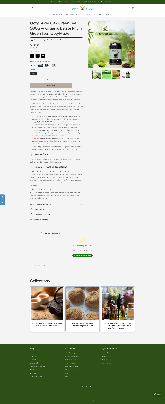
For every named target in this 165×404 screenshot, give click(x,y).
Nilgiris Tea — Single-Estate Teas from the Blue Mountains (47, 324)
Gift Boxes (33, 373)
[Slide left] (90, 74)
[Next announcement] (134, 2)
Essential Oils (34, 363)
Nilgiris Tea (33, 360)
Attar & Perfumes (35, 370)
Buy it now (51, 85)
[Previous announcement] (31, 2)
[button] (32, 8)
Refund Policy (105, 360)
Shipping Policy (106, 356)
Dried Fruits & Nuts (36, 376)
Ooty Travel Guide (71, 360)
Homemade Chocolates (37, 353)
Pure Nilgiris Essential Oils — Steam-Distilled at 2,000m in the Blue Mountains (118, 325)
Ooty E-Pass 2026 (70, 363)
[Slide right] (133, 74)
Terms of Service (106, 363)
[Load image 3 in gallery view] (116, 74)
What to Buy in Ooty (71, 370)
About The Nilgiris (71, 353)
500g (33, 73)
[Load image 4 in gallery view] (125, 74)
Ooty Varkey (33, 356)
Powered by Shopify (89, 400)
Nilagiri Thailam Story (72, 356)
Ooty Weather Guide (71, 366)
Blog (66, 373)
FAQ (66, 376)
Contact (67, 380)
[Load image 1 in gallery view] (96, 74)
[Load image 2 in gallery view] (106, 74)
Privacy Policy (105, 353)
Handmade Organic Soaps (38, 366)
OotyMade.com (79, 400)
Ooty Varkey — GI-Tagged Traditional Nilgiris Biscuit (82, 324)
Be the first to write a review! (82, 255)
